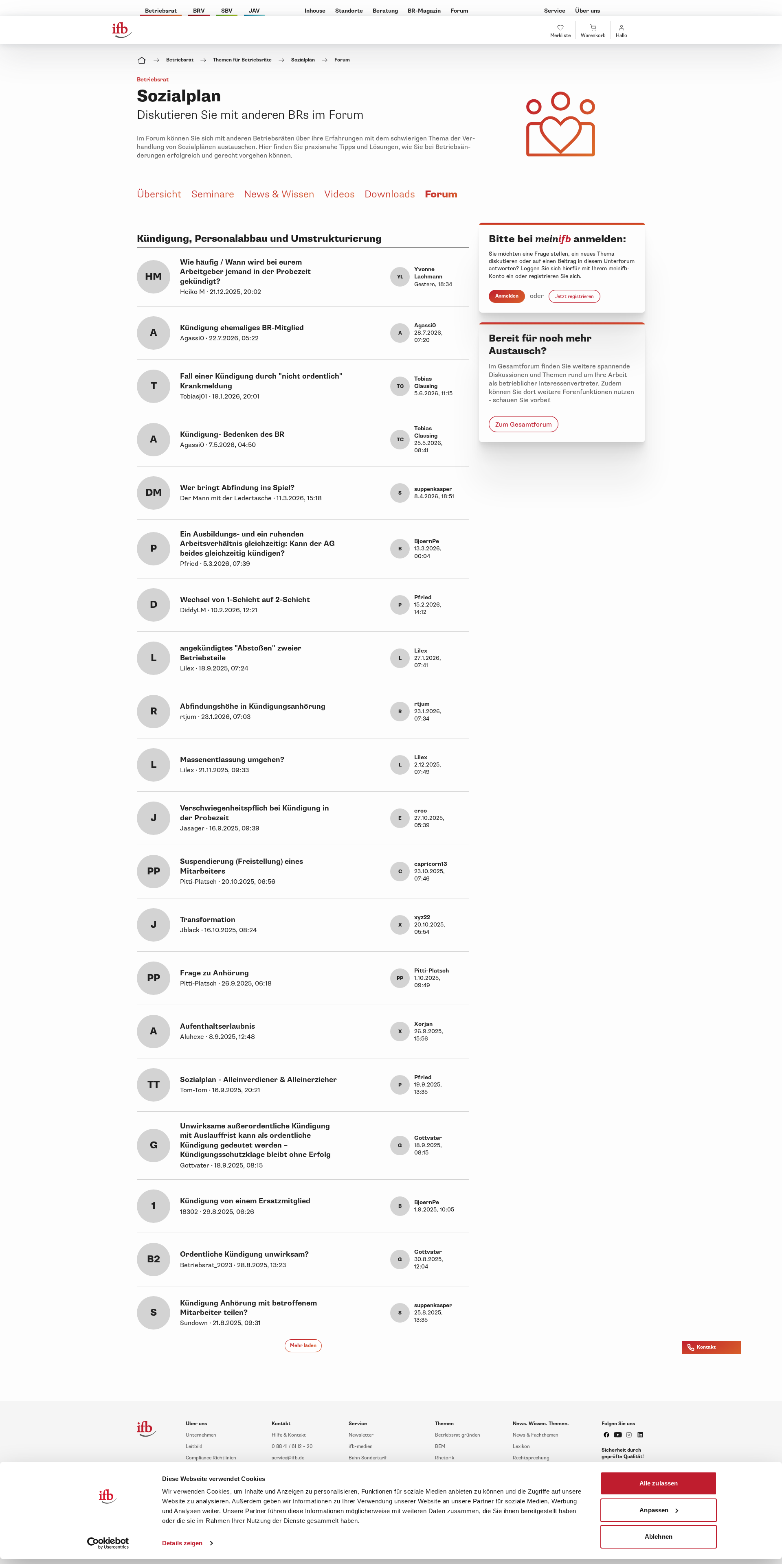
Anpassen (653, 1509)
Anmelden (506, 296)
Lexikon (521, 1447)
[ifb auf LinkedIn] (640, 1434)
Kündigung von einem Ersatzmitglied (245, 1201)
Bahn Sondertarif (368, 1458)
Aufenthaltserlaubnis (217, 1026)
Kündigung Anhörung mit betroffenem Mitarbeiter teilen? (248, 1307)
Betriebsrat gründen (457, 1435)
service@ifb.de (288, 1458)
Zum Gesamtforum (523, 425)
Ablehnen (658, 1536)
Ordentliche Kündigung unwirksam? (244, 1254)
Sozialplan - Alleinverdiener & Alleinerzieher (258, 1079)
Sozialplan (303, 60)
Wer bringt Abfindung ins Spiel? (237, 488)
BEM (440, 1447)
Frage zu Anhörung (214, 973)
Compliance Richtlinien (211, 1458)
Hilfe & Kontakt (289, 1435)
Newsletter (361, 1435)
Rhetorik (444, 1458)
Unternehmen (201, 1435)
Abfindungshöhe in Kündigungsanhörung (252, 706)
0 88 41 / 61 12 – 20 (292, 1447)
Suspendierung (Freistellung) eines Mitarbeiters (241, 866)
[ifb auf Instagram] (629, 1434)
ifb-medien (361, 1447)
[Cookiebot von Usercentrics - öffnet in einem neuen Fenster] (108, 1543)
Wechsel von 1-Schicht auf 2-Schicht (245, 600)
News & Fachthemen (535, 1435)
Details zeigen (182, 1543)
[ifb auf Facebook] (606, 1434)
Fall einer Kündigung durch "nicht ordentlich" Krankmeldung (261, 381)
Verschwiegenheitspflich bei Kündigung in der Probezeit (254, 813)
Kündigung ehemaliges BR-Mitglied (242, 328)
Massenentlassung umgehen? (232, 759)
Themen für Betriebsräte (242, 60)
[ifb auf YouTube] (618, 1434)
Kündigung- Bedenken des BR (232, 434)
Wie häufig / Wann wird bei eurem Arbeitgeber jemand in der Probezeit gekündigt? (245, 272)
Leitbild (194, 1447)
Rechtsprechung (531, 1458)
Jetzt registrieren (574, 296)
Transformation (207, 919)
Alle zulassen (658, 1483)
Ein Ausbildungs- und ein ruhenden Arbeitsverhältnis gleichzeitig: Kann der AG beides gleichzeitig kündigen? (257, 544)
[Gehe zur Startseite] (122, 30)
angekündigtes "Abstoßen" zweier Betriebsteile (240, 653)
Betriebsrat (179, 60)
